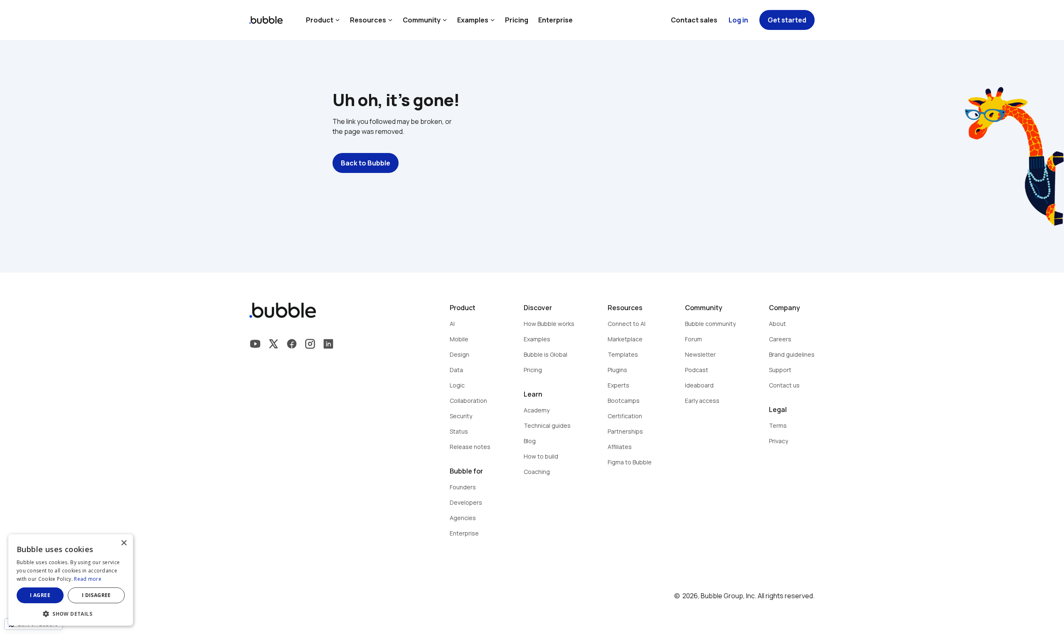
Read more (87, 578)
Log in (738, 20)
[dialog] (70, 580)
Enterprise (555, 20)
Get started (787, 20)
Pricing (516, 20)
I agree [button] (40, 595)
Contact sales (694, 20)
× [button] (124, 543)
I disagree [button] (96, 595)
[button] (71, 613)
